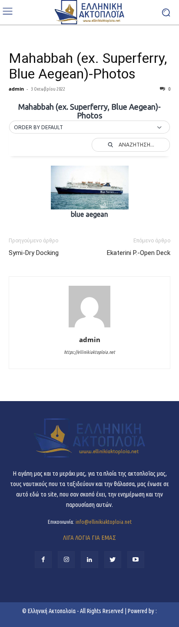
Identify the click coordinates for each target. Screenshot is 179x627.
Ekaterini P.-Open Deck (138, 253)
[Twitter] (112, 559)
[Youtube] (135, 559)
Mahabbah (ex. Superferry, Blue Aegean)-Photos (88, 66)
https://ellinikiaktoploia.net (89, 352)
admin (16, 88)
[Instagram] (66, 559)
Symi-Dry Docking (34, 253)
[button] (89, 127)
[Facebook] (43, 559)
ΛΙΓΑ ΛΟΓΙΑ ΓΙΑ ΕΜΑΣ (89, 537)
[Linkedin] (89, 559)
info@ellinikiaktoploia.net (104, 522)
